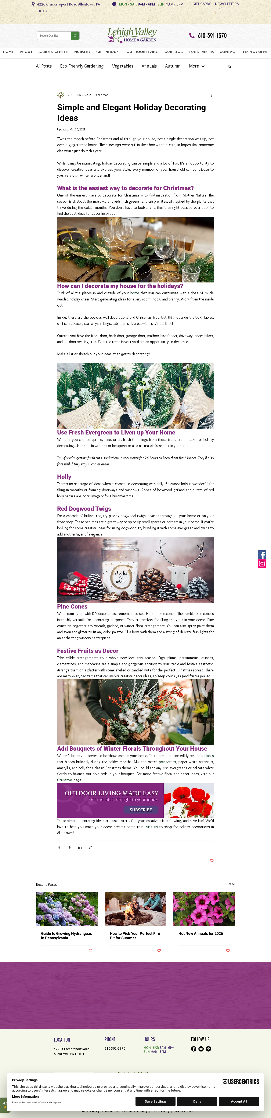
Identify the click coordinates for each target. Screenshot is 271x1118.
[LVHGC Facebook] (262, 554)
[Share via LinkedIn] (80, 847)
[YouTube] (201, 1049)
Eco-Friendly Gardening (82, 66)
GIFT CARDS (201, 3)
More (194, 66)
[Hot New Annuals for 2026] (204, 909)
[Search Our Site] (75, 36)
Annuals (149, 66)
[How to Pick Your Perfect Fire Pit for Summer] (135, 909)
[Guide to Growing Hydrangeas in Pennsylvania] (67, 909)
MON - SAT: (128, 4)
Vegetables (122, 66)
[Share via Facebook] (59, 847)
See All (231, 884)
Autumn (173, 66)
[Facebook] (193, 1049)
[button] (230, 66)
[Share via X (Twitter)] (70, 847)
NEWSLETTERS (227, 3)
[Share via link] (90, 847)
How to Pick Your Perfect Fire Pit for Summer (135, 935)
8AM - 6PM (147, 4)
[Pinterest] (208, 1049)
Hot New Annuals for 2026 (200, 933)
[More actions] (211, 95)
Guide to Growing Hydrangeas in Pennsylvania (66, 935)
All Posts (44, 66)
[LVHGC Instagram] (262, 563)
